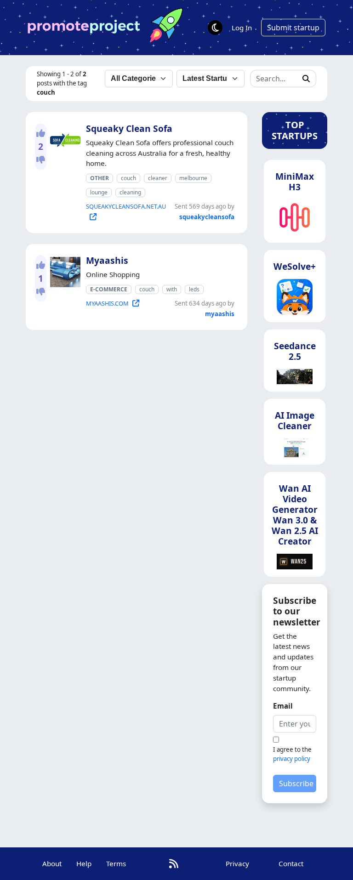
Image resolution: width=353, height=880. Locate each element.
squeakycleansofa (206, 217)
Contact (291, 863)
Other (99, 178)
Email (283, 705)
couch (128, 178)
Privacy (237, 863)
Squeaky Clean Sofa (129, 128)
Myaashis (107, 260)
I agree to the (292, 754)
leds (194, 289)
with (171, 289)
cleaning (130, 192)
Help (83, 863)
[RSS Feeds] (173, 864)
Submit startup (293, 28)
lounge (99, 192)
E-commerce (108, 289)
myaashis (219, 314)
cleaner (157, 178)
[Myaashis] (63, 270)
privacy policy (291, 759)
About (52, 863)
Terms (116, 863)
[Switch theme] (215, 27)
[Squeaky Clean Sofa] (63, 138)
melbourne (193, 178)
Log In (242, 27)
